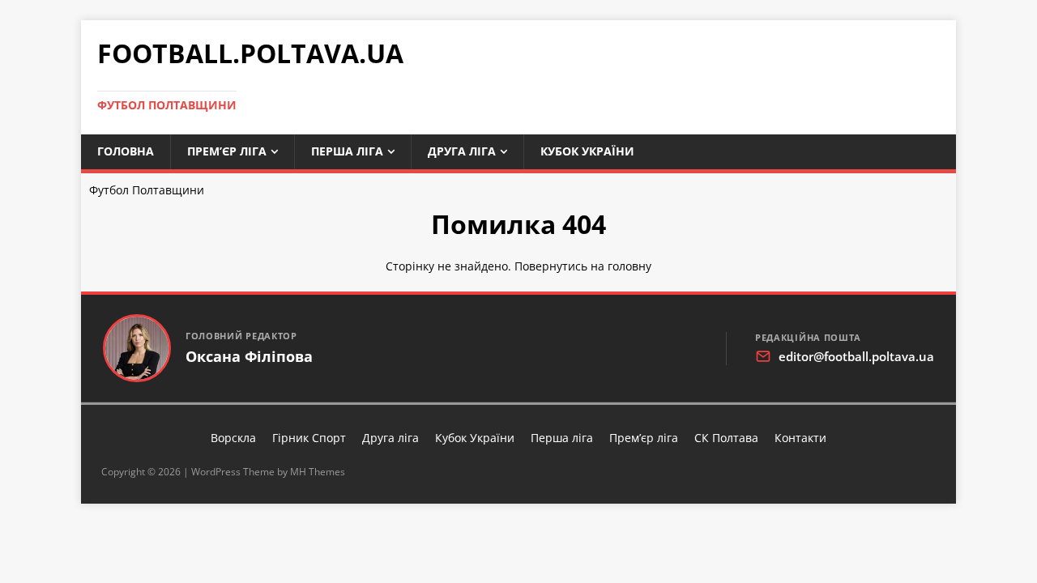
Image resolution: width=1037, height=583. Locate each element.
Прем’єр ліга (227, 151)
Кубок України (587, 151)
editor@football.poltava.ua (856, 356)
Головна (125, 151)
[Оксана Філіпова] (137, 348)
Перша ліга (347, 151)
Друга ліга (462, 151)
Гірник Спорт (309, 437)
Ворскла (233, 437)
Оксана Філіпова (249, 356)
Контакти (800, 437)
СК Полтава (726, 437)
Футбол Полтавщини (146, 190)
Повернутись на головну (582, 266)
